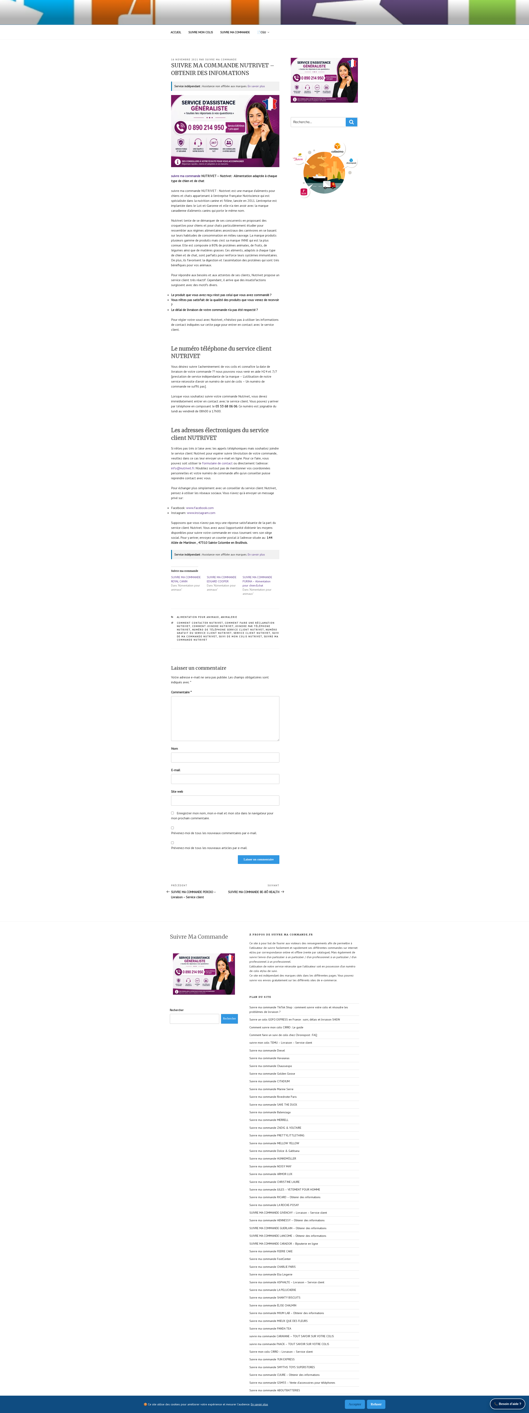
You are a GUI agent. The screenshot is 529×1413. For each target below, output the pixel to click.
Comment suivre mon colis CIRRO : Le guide (276, 1027)
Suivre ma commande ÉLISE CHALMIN (272, 1305)
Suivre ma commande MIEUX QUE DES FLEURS (278, 1321)
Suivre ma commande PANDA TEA (270, 1328)
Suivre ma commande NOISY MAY (270, 1166)
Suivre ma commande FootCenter (270, 1259)
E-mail (175, 770)
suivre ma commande (221, 59)
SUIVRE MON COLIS (200, 32)
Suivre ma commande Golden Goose (272, 1073)
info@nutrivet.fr (182, 468)
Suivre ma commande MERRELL (268, 1120)
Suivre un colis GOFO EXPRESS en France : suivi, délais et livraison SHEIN (294, 1019)
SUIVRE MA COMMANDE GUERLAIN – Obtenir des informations (287, 1228)
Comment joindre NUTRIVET (213, 626)
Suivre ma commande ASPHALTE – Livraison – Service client (286, 1282)
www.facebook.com (200, 508)
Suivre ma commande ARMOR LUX (270, 1174)
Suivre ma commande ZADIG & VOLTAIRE (275, 1128)
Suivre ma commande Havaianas (269, 1058)
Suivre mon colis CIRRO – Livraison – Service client (281, 1352)
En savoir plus (256, 86)
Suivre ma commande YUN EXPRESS (272, 1359)
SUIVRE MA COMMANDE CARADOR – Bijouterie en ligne (283, 1243)
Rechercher (177, 1010)
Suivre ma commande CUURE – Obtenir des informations (284, 1375)
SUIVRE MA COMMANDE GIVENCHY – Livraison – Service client (288, 1212)
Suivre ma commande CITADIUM (269, 1081)
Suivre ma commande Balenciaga (270, 1112)
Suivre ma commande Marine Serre (271, 1089)
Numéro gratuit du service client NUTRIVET (227, 631)
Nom (174, 748)
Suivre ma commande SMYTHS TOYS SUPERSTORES (282, 1367)
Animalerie (229, 617)
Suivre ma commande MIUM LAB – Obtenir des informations (286, 1313)
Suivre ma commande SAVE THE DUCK (273, 1104)
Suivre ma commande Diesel (267, 1050)
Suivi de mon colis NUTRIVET (240, 636)
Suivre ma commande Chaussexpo (270, 1066)
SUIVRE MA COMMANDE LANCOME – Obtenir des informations (287, 1236)
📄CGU (261, 32)
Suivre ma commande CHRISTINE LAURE (274, 1182)
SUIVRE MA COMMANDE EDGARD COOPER (221, 579)
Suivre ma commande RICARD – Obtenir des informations (284, 1197)
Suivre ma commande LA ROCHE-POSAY (274, 1205)
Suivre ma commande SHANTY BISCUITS (274, 1297)
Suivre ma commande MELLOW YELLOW (274, 1143)
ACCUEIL (176, 32)
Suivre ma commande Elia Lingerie (270, 1274)
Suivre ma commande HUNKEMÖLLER (272, 1158)
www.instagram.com (201, 513)
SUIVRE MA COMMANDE (235, 32)
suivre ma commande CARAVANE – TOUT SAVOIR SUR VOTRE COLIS (291, 1336)
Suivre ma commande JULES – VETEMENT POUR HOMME (284, 1189)
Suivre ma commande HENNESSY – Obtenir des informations (287, 1220)
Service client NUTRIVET (252, 633)
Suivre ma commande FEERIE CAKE (271, 1251)
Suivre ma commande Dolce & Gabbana (274, 1151)
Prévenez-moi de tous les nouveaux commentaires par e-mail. (214, 833)
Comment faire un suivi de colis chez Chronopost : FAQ (283, 1035)
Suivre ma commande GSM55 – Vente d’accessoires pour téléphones (292, 1382)
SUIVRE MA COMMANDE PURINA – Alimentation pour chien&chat (257, 581)
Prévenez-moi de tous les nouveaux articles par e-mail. (209, 848)
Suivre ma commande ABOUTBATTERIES (274, 1390)
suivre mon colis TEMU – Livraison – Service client (280, 1042)
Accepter (355, 1404)
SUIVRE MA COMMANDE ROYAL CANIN (186, 579)
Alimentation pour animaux (198, 617)
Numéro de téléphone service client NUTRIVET (228, 629)
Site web (177, 791)
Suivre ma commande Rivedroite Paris (273, 1097)
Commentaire (181, 692)
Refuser (376, 1404)
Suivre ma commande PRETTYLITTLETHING (276, 1135)
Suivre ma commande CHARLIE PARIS (272, 1267)
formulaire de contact (217, 463)
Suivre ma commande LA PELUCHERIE (272, 1290)
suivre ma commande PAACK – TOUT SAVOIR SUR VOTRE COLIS (289, 1344)
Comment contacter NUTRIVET (200, 622)
